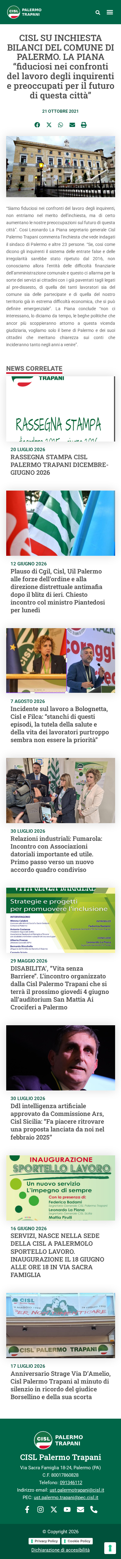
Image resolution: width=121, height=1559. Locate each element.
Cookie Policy (79, 1541)
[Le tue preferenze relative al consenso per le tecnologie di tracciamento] (110, 1548)
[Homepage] (28, 12)
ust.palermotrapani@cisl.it (77, 1490)
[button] (110, 12)
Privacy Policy (46, 1541)
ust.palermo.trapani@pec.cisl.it (66, 1497)
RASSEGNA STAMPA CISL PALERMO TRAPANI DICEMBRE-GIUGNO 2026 (60, 464)
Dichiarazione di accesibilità (60, 1550)
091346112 (71, 1482)
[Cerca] (97, 12)
